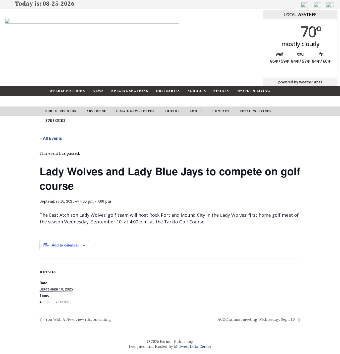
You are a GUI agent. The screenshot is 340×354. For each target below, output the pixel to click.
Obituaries (168, 90)
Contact (221, 111)
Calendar (59, 101)
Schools (196, 90)
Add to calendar (65, 245)
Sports (221, 90)
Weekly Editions (67, 90)
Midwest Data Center (192, 346)
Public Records (60, 111)
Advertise (96, 111)
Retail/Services (256, 111)
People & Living (253, 90)
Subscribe (89, 101)
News (98, 90)
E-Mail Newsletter (135, 111)
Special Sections (129, 90)
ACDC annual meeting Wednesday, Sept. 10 (257, 319)
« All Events (51, 138)
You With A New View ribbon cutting (77, 319)
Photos (172, 111)
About (196, 111)
